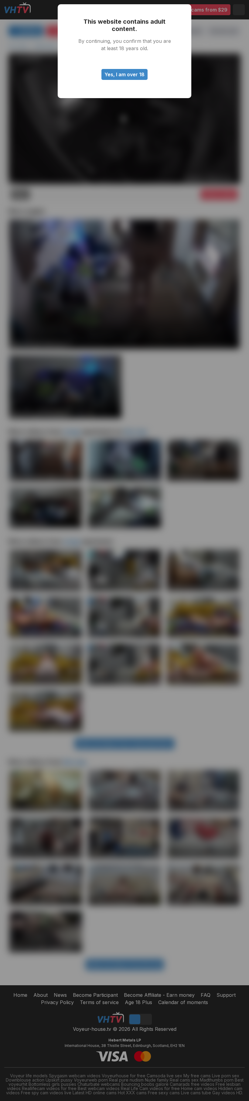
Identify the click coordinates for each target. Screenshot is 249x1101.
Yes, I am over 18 (124, 74)
